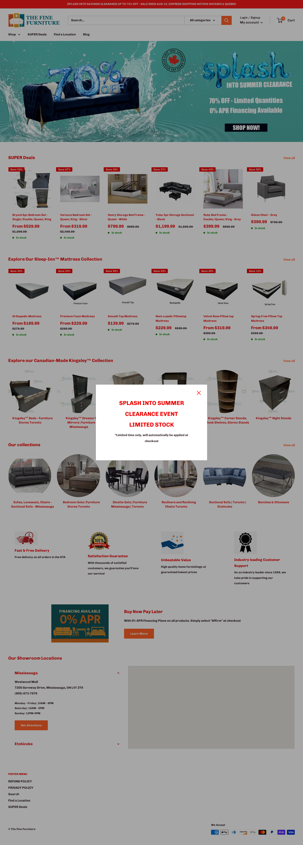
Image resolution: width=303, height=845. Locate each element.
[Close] (199, 392)
